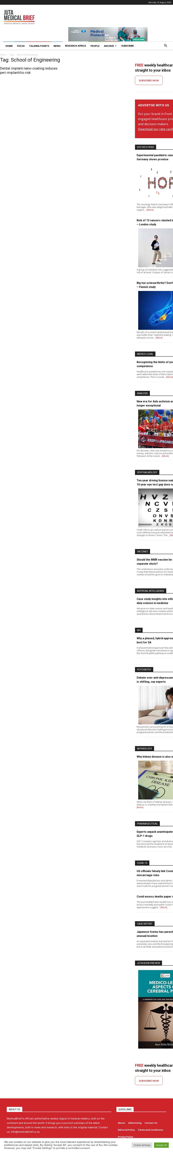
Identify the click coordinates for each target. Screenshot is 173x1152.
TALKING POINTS (39, 45)
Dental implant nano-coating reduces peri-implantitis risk (28, 70)
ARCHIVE (109, 45)
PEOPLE (95, 45)
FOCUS (21, 45)
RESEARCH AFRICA (75, 45)
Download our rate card (155, 129)
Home (3, 54)
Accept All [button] (161, 1145)
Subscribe (127, 45)
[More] (150, 209)
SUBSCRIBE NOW (149, 80)
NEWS (57, 45)
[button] (166, 46)
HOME (9, 45)
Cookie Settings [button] (142, 1145)
